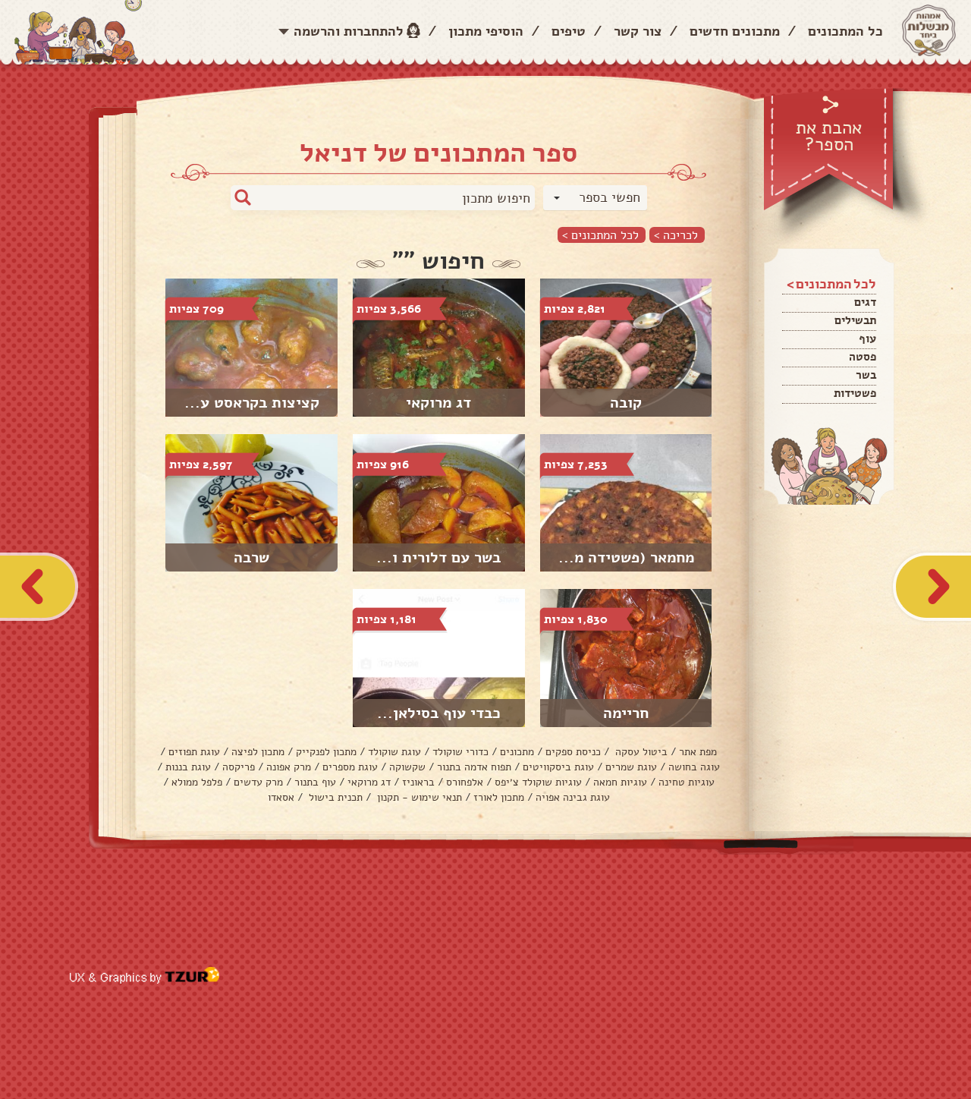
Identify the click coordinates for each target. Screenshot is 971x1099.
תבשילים (855, 320)
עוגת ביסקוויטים (558, 767)
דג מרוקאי (369, 782)
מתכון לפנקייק (326, 752)
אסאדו (281, 797)
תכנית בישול (334, 797)
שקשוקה (407, 767)
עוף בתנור (315, 782)
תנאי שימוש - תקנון (418, 797)
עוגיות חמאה (620, 782)
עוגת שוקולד (394, 752)
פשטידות (855, 393)
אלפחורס (464, 782)
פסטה (862, 356)
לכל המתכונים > (600, 235)
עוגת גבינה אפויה (573, 797)
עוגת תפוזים (194, 752)
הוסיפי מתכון (485, 31)
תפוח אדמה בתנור (474, 767)
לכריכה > (676, 235)
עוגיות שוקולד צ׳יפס (538, 782)
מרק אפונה (288, 767)
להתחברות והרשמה (349, 31)
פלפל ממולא (196, 782)
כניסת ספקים (573, 752)
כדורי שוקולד (460, 752)
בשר (866, 375)
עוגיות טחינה (686, 782)
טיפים (568, 31)
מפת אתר (698, 752)
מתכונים (517, 752)
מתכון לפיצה (257, 752)
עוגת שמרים (631, 767)
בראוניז (418, 782)
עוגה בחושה (694, 767)
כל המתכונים (845, 31)
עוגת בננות (188, 767)
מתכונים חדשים (735, 31)
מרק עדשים (258, 782)
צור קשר (637, 31)
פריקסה (238, 767)
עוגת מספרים (350, 767)
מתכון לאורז (498, 797)
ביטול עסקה (640, 752)
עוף (867, 338)
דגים (865, 302)
